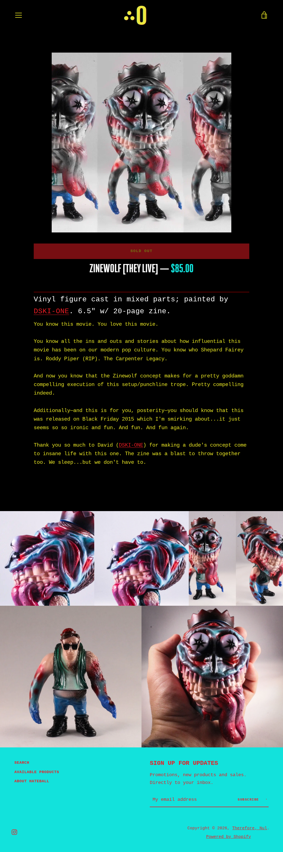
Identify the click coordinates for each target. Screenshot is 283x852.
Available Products (36, 772)
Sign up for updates (184, 763)
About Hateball (31, 781)
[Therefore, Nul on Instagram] (14, 832)
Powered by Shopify (228, 836)
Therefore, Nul (249, 828)
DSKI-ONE (51, 311)
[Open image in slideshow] (141, 142)
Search (21, 762)
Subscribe (249, 800)
